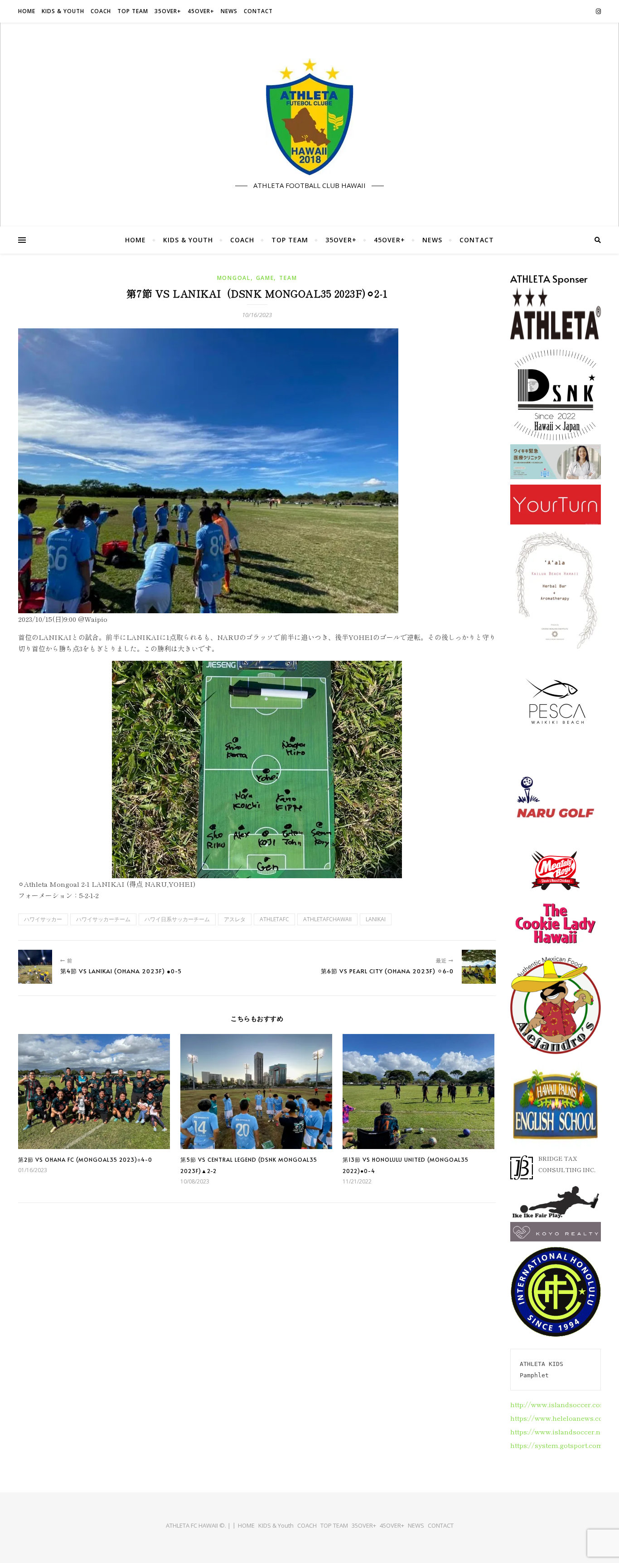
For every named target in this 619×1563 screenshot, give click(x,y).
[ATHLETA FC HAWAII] (309, 116)
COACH (101, 11)
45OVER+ (201, 11)
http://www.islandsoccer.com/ (560, 1404)
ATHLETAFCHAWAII (327, 919)
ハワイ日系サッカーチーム (177, 919)
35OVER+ (168, 11)
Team (288, 278)
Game (265, 278)
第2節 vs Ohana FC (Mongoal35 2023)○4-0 (85, 1159)
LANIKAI (376, 919)
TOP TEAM (132, 11)
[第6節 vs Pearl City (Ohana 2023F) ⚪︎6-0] (479, 967)
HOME (26, 11)
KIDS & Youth (63, 11)
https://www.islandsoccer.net (558, 1431)
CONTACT (258, 11)
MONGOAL (234, 278)
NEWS (229, 11)
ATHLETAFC (274, 919)
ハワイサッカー (43, 919)
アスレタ (235, 919)
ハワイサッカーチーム (103, 919)
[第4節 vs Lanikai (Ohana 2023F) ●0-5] (35, 967)
